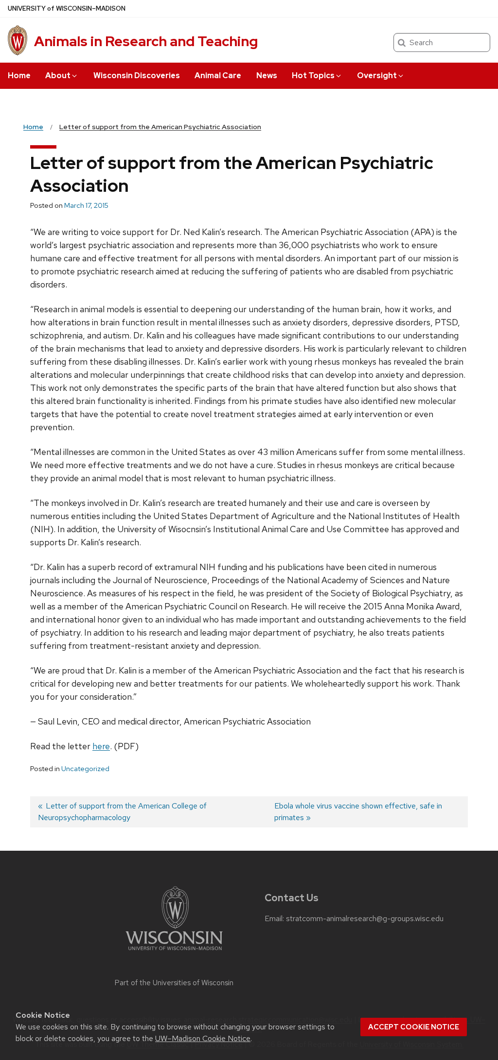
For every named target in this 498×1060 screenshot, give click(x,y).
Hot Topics (313, 75)
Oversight (377, 75)
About (58, 75)
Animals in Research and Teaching (146, 41)
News (266, 75)
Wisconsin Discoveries (136, 75)
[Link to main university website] (174, 952)
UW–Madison (66, 8)
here (101, 746)
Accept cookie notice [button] (413, 1027)
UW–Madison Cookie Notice (202, 1038)
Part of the (174, 983)
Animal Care (218, 75)
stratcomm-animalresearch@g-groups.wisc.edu (365, 919)
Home (19, 75)
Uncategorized (85, 769)
